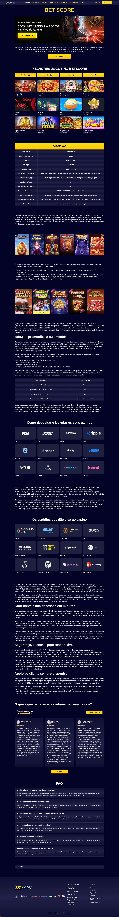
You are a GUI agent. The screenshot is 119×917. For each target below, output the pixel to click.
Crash (69, 75)
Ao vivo (47, 75)
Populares (24, 75)
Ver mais (59, 771)
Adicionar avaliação (94, 712)
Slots (92, 75)
